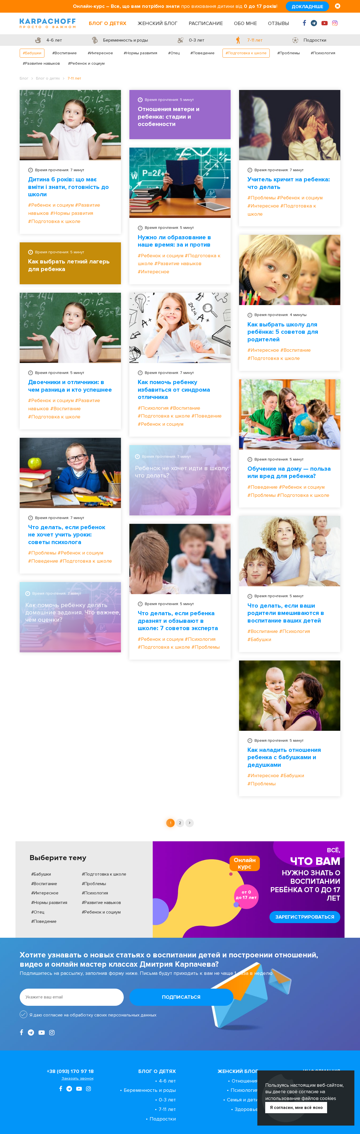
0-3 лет (167, 1100)
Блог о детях (107, 23)
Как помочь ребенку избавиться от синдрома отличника (174, 390)
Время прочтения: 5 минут (169, 99)
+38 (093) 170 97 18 (70, 1071)
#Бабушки (32, 53)
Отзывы (278, 23)
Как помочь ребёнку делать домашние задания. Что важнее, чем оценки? (72, 613)
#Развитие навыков (41, 63)
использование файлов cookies (300, 1098)
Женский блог (157, 23)
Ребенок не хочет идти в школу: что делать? (182, 472)
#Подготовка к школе (246, 53)
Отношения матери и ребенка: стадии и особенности (168, 117)
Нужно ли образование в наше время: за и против (174, 241)
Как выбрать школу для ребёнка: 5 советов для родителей (283, 332)
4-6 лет (167, 1081)
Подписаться (181, 997)
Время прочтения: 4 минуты (281, 314)
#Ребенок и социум (86, 63)
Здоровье (246, 1109)
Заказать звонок (78, 1078)
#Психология (323, 53)
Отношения (245, 1081)
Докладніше (307, 7)
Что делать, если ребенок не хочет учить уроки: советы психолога (66, 535)
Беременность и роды (150, 1090)
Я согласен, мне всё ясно (296, 1107)
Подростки (163, 1119)
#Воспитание (64, 53)
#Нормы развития (140, 53)
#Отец (173, 53)
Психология (244, 1090)
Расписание (206, 23)
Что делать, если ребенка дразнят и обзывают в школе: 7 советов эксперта (178, 621)
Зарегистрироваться (304, 917)
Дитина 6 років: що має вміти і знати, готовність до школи (68, 187)
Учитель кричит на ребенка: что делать (289, 183)
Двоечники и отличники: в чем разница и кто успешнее (70, 386)
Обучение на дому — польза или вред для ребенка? (289, 472)
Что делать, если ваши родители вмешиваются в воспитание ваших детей (286, 613)
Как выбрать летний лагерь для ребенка (69, 265)
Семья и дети (242, 1100)
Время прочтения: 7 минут (59, 170)
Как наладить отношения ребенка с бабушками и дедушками (284, 758)
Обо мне (245, 23)
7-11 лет (167, 1109)
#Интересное (100, 53)
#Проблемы (288, 53)
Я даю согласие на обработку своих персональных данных (93, 1015)
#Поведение (202, 53)
